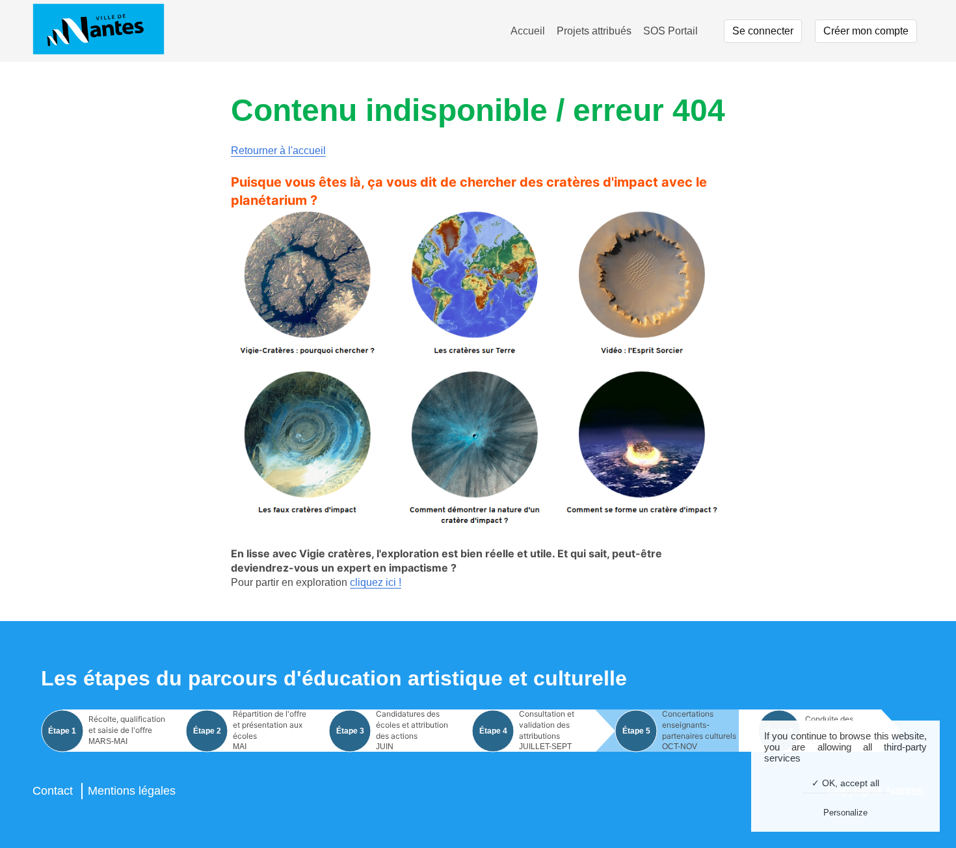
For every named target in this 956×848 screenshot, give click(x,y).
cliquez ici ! (375, 582)
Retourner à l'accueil (278, 150)
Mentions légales (132, 790)
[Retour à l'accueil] (99, 31)
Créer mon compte (866, 30)
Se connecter (762, 30)
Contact (53, 790)
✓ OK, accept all (845, 783)
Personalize (845, 812)
